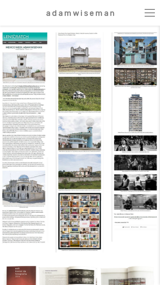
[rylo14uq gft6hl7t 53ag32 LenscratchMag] (80, 142)
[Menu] (149, 12)
